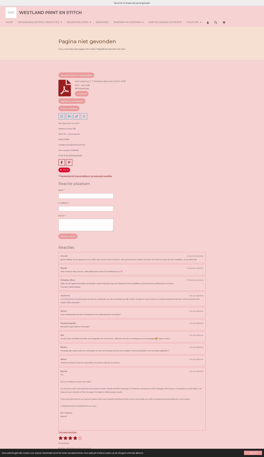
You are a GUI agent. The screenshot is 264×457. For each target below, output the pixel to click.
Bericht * (62, 215)
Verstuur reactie (68, 236)
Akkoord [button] (253, 453)
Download (81, 93)
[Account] (207, 22)
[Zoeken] (215, 22)
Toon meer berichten (67, 432)
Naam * (61, 190)
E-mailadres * (64, 203)
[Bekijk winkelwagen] (223, 22)
